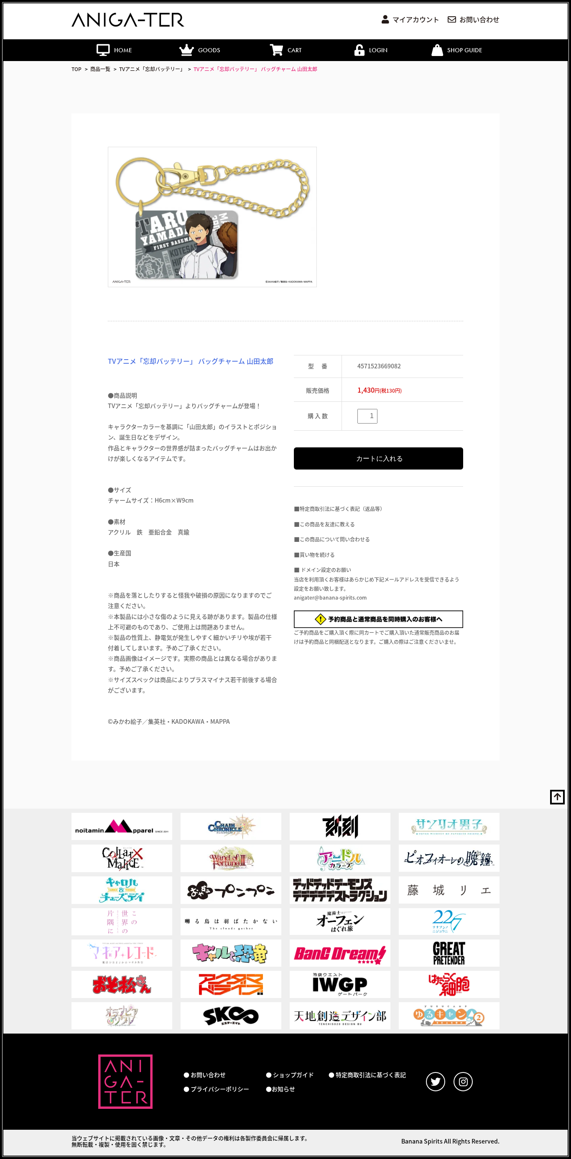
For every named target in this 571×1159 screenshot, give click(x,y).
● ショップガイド (290, 1074)
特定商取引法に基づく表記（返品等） (342, 508)
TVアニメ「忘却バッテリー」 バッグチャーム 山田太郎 (255, 68)
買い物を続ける (317, 554)
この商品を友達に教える (327, 524)
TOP (76, 68)
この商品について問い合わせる (335, 539)
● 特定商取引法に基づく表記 (367, 1074)
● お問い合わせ (205, 1074)
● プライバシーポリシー (216, 1089)
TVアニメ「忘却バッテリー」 (152, 68)
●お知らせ (280, 1089)
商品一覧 (100, 68)
